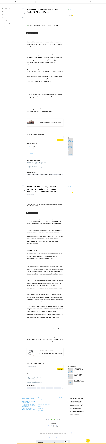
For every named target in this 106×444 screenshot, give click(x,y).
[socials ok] (51, 426)
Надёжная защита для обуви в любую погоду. (34, 382)
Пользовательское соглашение (46, 433)
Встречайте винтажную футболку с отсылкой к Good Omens (37, 167)
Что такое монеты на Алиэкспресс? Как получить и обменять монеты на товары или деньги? (28, 405)
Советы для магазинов (58, 400)
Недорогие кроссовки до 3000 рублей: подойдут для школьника (37, 163)
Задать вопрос (40, 408)
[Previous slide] (28, 174)
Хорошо (65, 441)
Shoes (42, 174)
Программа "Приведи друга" (59, 397)
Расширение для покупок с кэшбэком (45, 402)
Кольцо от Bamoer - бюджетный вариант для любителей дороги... (78, 140)
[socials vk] (48, 426)
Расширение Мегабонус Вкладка (44, 404)
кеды (37, 174)
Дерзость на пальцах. (30, 378)
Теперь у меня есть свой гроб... (32, 166)
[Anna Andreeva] (70, 10)
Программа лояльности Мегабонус (44, 397)
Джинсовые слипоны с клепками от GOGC (78, 151)
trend (46, 174)
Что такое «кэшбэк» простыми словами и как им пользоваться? (28, 398)
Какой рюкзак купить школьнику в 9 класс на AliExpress (36, 162)
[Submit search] (66, 2)
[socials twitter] (54, 426)
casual (50, 174)
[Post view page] (70, 141)
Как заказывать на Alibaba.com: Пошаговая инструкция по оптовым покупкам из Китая (28, 401)
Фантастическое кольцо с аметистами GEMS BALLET (79, 381)
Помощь (39, 406)
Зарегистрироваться (94, 1)
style (33, 174)
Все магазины (40, 410)
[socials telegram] (57, 426)
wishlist (55, 174)
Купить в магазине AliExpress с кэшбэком (46, 350)
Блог (38, 412)
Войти (86, 1)
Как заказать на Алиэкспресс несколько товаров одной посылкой (28, 409)
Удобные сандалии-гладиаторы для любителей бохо (78, 146)
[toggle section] (29, 412)
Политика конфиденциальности (59, 433)
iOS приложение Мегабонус (43, 400)
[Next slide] (62, 174)
